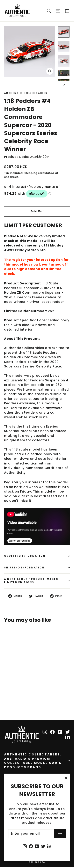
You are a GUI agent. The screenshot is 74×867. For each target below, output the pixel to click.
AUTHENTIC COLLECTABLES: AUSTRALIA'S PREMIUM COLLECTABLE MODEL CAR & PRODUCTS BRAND (33, 760)
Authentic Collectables (25, 93)
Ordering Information (24, 556)
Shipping (30, 173)
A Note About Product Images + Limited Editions (32, 580)
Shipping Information (24, 567)
